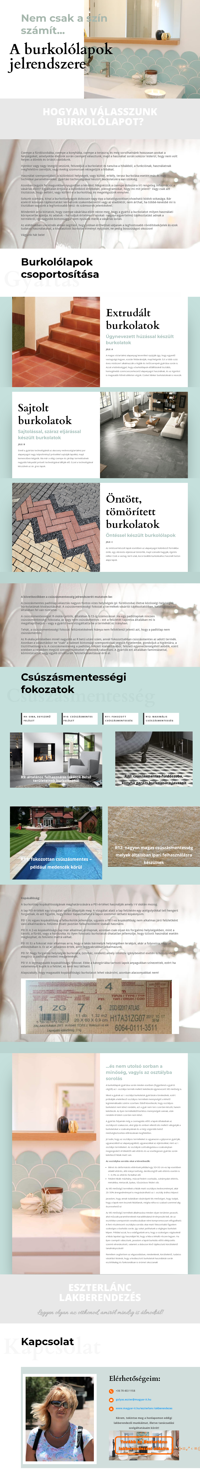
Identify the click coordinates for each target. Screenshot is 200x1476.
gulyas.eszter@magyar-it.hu (133, 1399)
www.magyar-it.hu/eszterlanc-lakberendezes (144, 1408)
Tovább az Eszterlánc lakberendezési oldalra (144, 1445)
